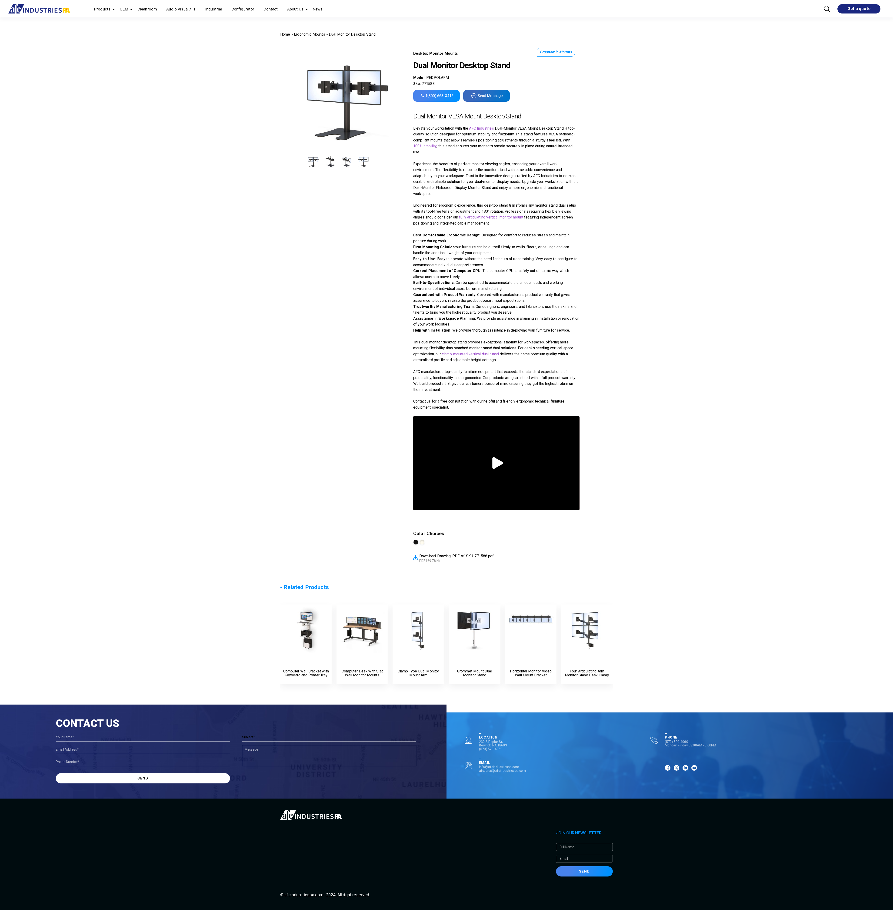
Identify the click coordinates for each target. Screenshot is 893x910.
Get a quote (858, 8)
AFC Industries (481, 128)
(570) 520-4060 (490, 749)
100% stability (425, 146)
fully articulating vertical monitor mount (491, 217)
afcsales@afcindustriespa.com (502, 770)
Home (285, 34)
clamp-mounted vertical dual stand (470, 354)
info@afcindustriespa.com (499, 767)
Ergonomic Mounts (309, 34)
